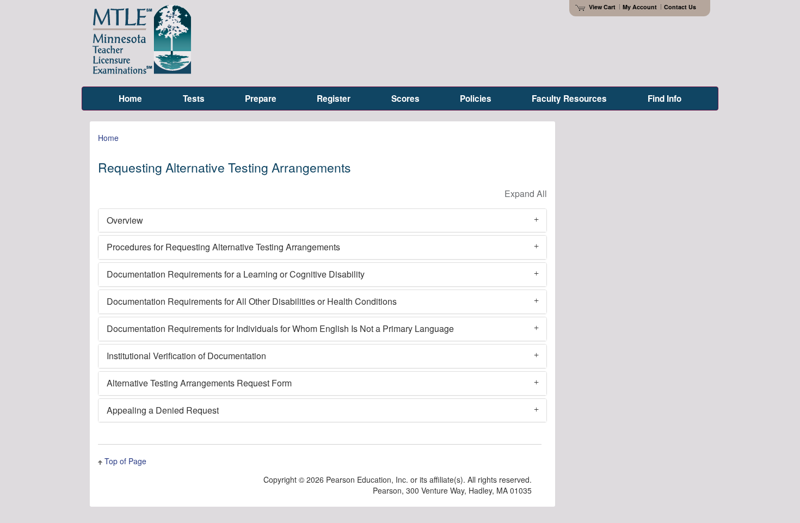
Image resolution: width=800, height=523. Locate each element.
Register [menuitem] (333, 98)
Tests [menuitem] (194, 98)
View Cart (602, 7)
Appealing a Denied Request (163, 410)
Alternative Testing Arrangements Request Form (199, 383)
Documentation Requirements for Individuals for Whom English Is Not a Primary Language (280, 328)
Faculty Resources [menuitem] (569, 98)
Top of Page (125, 461)
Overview (125, 220)
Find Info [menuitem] (664, 98)
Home (108, 137)
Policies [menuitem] (475, 98)
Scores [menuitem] (405, 98)
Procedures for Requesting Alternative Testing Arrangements (223, 247)
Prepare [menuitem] (260, 98)
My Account (640, 7)
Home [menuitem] (130, 98)
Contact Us (680, 7)
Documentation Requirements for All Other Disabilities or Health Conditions (252, 301)
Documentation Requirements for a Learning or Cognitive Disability (236, 274)
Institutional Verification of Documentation (186, 355)
